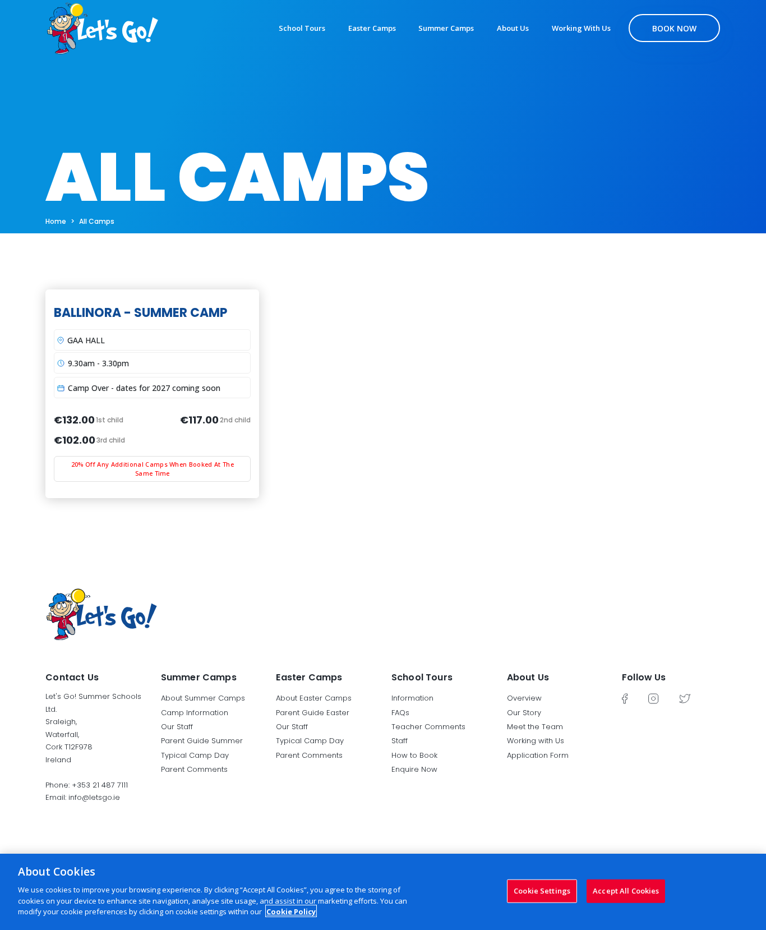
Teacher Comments (428, 726)
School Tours (302, 28)
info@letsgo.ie (94, 797)
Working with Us (581, 28)
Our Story (524, 712)
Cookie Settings (542, 890)
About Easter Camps (314, 698)
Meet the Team (535, 726)
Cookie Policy (291, 911)
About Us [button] (528, 677)
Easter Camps (372, 28)
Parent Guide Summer (202, 740)
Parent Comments (194, 769)
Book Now (674, 28)
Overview (524, 698)
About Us (513, 28)
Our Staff (177, 726)
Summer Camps (446, 28)
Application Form (538, 755)
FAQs (400, 712)
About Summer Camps (203, 698)
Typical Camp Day (195, 755)
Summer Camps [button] (199, 677)
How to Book (414, 755)
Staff (399, 740)
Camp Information (194, 712)
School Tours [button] (422, 677)
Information (412, 698)
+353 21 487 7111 (100, 785)
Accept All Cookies (626, 890)
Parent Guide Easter (312, 712)
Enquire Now (414, 769)
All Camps (96, 221)
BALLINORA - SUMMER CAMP (140, 312)
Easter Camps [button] (309, 677)
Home (55, 221)
